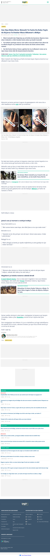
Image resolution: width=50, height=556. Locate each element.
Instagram (15, 182)
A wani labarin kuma (8, 279)
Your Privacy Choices (26, 555)
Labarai (6, 24)
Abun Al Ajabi (8, 340)
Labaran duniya (4, 458)
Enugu (22, 281)
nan (17, 104)
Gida (2, 24)
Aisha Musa (16, 34)
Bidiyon (34, 189)
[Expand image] (48, 108)
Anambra (20, 317)
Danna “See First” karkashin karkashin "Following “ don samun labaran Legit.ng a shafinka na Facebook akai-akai (23, 55)
